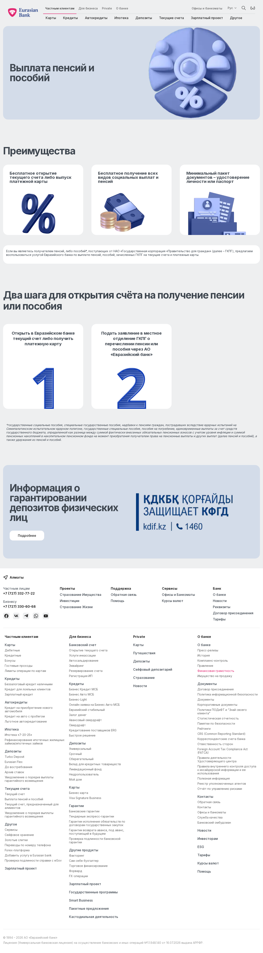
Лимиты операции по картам (25, 671)
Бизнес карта (78, 793)
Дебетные (12, 650)
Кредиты (70, 18)
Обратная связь (124, 595)
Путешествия (144, 653)
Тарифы (219, 619)
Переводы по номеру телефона (28, 845)
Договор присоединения (233, 613)
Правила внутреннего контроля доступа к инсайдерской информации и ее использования (226, 770)
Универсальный (80, 748)
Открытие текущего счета (88, 650)
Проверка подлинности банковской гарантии (94, 840)
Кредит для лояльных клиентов (28, 689)
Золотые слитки (16, 840)
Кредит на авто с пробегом (25, 716)
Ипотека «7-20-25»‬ (18, 734)
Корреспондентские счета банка (221, 739)
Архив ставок (14, 772)
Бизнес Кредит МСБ (83, 689)
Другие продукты (83, 850)
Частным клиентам (59, 8)
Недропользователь (84, 774)
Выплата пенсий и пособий (24, 799)
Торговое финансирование (88, 866)
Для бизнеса (88, 8)
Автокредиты (96, 18)
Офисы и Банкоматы (178, 595)
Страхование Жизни (76, 607)
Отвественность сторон (215, 744)
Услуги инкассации (82, 655)
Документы (207, 684)
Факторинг (76, 855)
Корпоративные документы (217, 704)
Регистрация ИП (80, 676)
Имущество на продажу (214, 676)
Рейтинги (204, 728)
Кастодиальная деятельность (93, 917)
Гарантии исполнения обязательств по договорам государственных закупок (97, 823)
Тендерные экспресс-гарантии (91, 816)
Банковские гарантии (84, 811)
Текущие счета (171, 18)
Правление (205, 665)
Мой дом (75, 779)
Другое (236, 18)
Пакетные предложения (89, 908)
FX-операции (78, 876)
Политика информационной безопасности (227, 694)
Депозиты (143, 18)
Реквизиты (221, 607)
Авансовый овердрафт (85, 720)
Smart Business (81, 900)
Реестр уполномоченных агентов (221, 783)
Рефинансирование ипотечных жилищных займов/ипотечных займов (35, 741)
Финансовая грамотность (215, 671)
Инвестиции (69, 601)
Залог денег (78, 715)
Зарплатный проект (207, 18)
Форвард (75, 871)
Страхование (144, 678)
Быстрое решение (82, 735)
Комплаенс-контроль (212, 660)
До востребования (18, 767)
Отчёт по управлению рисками (219, 788)
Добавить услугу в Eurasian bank (28, 855)
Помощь (117, 601)
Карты (51, 18)
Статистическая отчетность (218, 718)
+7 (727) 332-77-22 (19, 593)
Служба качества (210, 817)
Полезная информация (213, 778)
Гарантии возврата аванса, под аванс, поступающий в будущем (96, 831)
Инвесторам (207, 839)
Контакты (205, 797)
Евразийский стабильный (87, 709)
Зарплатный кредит (19, 694)
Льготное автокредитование (26, 721)
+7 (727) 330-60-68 (19, 606)
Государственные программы (93, 892)
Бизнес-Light (78, 699)
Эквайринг (76, 665)
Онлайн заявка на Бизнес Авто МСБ (94, 704)
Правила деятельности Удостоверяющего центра (216, 759)
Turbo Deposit (14, 756)
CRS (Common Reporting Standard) (221, 733)
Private (107, 8)
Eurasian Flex (14, 762)
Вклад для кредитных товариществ (95, 764)
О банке (122, 8)
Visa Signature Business (85, 798)
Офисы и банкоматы (207, 8)
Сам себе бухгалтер (84, 860)
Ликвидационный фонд (85, 769)
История (203, 655)
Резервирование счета (86, 671)
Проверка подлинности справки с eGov (33, 860)
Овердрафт (77, 725)
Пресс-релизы (207, 650)
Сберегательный (81, 759)
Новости (220, 601)
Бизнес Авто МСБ (81, 694)
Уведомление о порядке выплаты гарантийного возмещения (29, 778)
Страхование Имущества (80, 595)
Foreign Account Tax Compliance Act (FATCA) (222, 750)
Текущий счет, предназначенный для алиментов (32, 806)
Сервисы (11, 829)
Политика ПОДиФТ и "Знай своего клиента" (222, 711)
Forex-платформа (17, 850)
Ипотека (121, 18)
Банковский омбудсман (214, 822)
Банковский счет (82, 645)
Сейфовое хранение (19, 835)
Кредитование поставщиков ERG (93, 730)
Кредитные (13, 655)
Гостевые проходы (18, 665)
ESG (200, 847)
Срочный (75, 754)
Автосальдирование (83, 660)
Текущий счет (15, 794)
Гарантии (76, 806)
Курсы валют (172, 601)
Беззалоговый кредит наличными (29, 684)
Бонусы (10, 660)
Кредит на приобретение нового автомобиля (29, 709)
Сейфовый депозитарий (152, 669)
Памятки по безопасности (216, 723)
